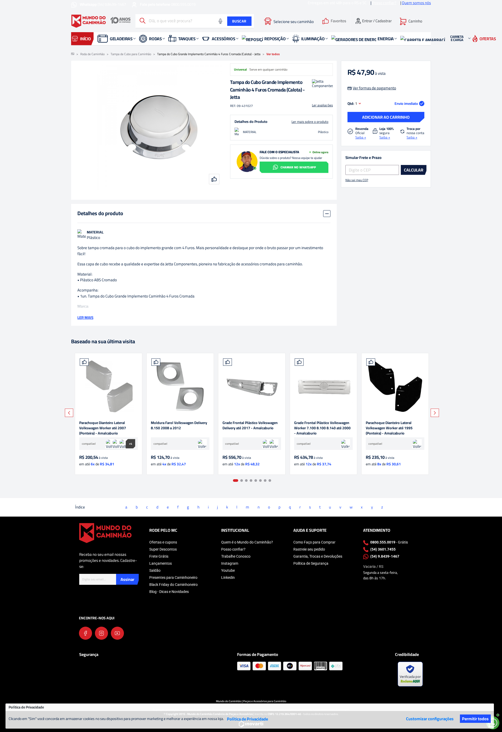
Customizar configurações (430, 719)
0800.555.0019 (168, 4)
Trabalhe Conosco (235, 556)
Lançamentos (160, 563)
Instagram (229, 563)
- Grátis (389, 542)
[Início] (72, 54)
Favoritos (338, 21)
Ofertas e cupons (163, 542)
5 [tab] (255, 480)
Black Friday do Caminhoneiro (173, 584)
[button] (411, 21)
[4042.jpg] (395, 386)
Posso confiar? (233, 549)
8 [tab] (270, 480)
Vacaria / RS (373, 566)
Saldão (155, 570)
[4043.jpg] (323, 386)
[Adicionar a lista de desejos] (84, 362)
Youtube (228, 570)
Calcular (413, 170)
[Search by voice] (220, 21)
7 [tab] (265, 480)
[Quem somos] (105, 532)
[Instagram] (101, 633)
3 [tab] (246, 480)
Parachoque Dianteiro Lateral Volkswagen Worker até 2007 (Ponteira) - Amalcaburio (102, 428)
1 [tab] (235, 480)
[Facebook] (85, 633)
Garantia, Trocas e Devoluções (317, 556)
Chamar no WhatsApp (298, 167)
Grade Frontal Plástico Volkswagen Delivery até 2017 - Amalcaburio (250, 425)
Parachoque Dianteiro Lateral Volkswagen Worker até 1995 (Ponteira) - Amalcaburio (389, 428)
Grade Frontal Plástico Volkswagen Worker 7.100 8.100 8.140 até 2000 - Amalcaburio (322, 428)
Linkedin (228, 577)
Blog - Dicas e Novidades (169, 592)
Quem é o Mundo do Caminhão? (247, 542)
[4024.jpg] (108, 386)
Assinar (127, 579)
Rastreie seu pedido (309, 549)
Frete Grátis (158, 556)
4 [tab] (251, 480)
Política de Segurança (310, 563)
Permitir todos (475, 719)
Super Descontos (163, 549)
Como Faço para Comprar (314, 542)
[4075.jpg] (252, 386)
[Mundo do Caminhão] (100, 21)
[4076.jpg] (180, 386)
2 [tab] (241, 480)
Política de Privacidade (247, 719)
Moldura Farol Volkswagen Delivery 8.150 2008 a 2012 (179, 425)
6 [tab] (260, 480)
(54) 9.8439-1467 (103, 4)
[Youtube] (117, 633)
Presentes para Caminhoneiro (173, 577)
